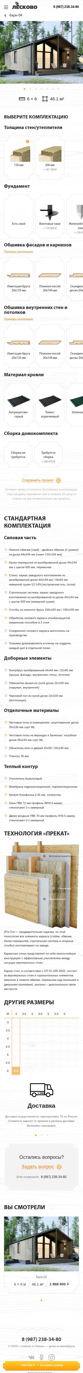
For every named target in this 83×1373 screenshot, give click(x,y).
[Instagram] (52, 1357)
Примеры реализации (18, 251)
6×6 (16, 1070)
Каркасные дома (6, 15)
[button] (24, 89)
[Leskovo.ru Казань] (24, 5)
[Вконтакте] (31, 1357)
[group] (41, 52)
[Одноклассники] (41, 1357)
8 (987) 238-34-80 (66, 7)
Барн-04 (41, 1276)
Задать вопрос (37, 1166)
